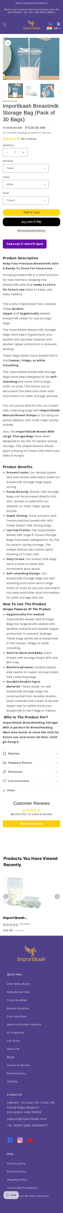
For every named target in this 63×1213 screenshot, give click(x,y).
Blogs (11, 1057)
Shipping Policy (17, 1179)
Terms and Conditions (22, 1188)
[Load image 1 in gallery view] (16, 91)
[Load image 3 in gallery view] (47, 91)
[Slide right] (59, 91)
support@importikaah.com (27, 1119)
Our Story (13, 1041)
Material (8, 161)
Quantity (8, 145)
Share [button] (11, 790)
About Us (13, 1049)
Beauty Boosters (18, 1008)
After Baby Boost (18, 984)
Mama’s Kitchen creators (24, 1024)
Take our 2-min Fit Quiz (24, 244)
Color (6, 177)
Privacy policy (16, 1163)
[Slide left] (4, 91)
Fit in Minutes (16, 1032)
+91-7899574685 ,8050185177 (27, 1125)
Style (6, 193)
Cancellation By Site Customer (28, 1196)
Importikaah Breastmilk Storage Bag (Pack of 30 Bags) (22, 918)
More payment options (32, 230)
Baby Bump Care (18, 992)
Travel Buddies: (17, 1000)
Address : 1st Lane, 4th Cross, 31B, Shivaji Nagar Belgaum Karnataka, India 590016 (31, 1107)
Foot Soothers (16, 1016)
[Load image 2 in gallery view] (31, 91)
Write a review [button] (31, 824)
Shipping (21, 132)
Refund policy (16, 1073)
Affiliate (12, 1081)
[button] (5, 24)
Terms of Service (18, 1065)
